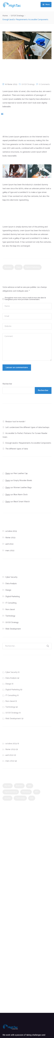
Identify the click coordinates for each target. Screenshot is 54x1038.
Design (8, 590)
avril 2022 (9, 544)
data (18, 267)
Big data (8, 785)
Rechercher (7, 384)
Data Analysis (11, 583)
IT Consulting (10, 603)
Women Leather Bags (22, 487)
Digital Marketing (12, 596)
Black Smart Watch (21, 501)
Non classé (10, 609)
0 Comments (44, 84)
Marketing (26, 791)
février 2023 (10, 537)
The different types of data (16, 448)
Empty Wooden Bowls (22, 480)
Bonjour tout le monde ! (15, 421)
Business (8, 267)
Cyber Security (11, 577)
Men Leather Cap (20, 473)
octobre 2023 (11, 531)
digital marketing (32, 267)
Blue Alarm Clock (20, 494)
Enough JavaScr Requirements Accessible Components (28, 443)
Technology (10, 616)
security (7, 798)
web (31, 798)
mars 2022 (9, 550)
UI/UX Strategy (17, 15)
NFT (36, 791)
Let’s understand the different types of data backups (27, 427)
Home (5, 15)
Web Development (13, 629)
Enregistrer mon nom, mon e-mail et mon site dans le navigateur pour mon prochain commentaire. (25, 298)
